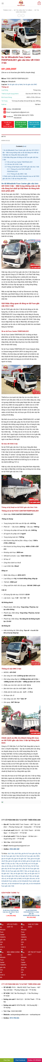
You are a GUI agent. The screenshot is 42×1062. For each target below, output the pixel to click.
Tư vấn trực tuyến (7, 124)
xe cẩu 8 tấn (23, 863)
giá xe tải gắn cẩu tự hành (17, 861)
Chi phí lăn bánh (21, 124)
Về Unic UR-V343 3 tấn (13, 164)
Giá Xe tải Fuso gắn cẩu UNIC (30, 856)
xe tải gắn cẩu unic (28, 878)
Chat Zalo (7, 1060)
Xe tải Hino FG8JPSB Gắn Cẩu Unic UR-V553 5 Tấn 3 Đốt (11, 911)
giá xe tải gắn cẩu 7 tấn (22, 859)
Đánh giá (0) (5, 140)
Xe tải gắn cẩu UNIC (30, 84)
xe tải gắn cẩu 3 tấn (20, 873)
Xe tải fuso (27, 866)
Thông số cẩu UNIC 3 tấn (17, 174)
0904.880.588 (14, 849)
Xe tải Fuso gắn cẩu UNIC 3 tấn (16, 871)
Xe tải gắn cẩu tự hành (23, 10)
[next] (37, 34)
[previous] (4, 34)
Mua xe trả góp (34, 124)
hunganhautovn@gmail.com (20, 112)
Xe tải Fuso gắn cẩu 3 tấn (16, 868)
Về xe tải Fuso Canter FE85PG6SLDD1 (19, 162)
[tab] (21, 137)
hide (24, 146)
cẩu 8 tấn (18, 853)
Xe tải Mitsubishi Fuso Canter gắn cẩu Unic (19, 183)
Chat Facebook (20, 1060)
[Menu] (2, 3)
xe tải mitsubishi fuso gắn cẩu (18, 883)
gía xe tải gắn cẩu (7, 859)
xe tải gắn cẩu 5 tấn (25, 876)
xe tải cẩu (8, 866)
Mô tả (3, 136)
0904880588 (16, 109)
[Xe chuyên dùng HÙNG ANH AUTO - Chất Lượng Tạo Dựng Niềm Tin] (21, 3)
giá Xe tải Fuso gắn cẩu (29, 853)
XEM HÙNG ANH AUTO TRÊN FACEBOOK (24, 116)
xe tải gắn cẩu (32, 871)
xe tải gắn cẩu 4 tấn (11, 876)
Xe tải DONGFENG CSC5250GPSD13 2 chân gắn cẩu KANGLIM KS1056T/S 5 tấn (31, 912)
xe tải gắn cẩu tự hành (14, 878)
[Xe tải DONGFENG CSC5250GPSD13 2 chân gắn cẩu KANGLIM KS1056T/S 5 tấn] (31, 902)
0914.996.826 (14, 1018)
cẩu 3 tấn (11, 853)
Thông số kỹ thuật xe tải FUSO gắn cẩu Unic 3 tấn (22, 167)
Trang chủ (7, 10)
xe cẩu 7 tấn (14, 863)
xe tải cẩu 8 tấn (17, 866)
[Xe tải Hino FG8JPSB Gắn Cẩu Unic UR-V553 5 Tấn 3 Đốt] (10, 902)
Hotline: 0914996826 (34, 1060)
